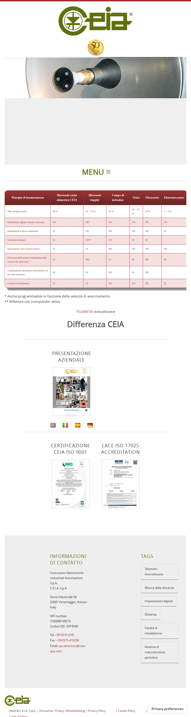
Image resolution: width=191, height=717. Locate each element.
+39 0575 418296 (67, 640)
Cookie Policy (126, 711)
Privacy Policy (97, 711)
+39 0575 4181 (65, 635)
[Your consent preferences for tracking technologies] (167, 708)
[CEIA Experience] (95, 47)
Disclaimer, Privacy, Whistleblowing (62, 711)
